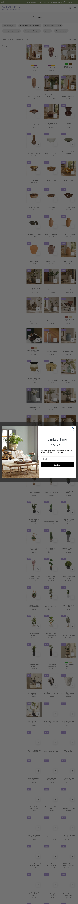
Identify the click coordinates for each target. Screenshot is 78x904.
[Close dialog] (73, 428)
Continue (57, 465)
